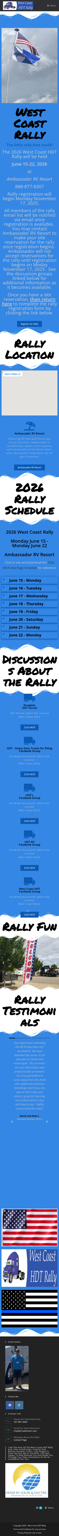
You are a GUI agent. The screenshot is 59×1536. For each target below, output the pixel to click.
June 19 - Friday (23, 611)
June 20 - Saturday (26, 619)
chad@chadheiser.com (25, 1430)
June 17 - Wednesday (28, 595)
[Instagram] (19, 1405)
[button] (29, 580)
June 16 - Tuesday (25, 588)
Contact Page (20, 1439)
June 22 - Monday (25, 634)
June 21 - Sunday (24, 627)
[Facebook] (10, 1405)
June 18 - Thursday (26, 603)
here (44, 1529)
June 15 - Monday (25, 580)
